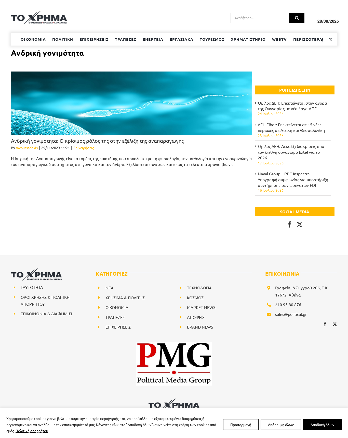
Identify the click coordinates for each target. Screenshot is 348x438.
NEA (109, 287)
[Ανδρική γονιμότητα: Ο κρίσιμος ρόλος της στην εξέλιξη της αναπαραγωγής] (131, 103)
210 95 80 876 (288, 304)
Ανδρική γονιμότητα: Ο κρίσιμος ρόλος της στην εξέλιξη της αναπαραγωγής (97, 140)
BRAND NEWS (200, 326)
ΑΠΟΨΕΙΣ (196, 317)
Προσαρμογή (240, 424)
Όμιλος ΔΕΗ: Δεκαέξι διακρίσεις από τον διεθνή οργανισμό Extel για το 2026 (291, 152)
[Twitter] (300, 224)
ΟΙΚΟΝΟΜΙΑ (116, 307)
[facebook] (325, 324)
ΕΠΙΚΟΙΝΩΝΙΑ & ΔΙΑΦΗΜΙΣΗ (47, 313)
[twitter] (334, 324)
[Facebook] (290, 224)
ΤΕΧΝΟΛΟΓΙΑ (199, 287)
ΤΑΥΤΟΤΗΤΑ (32, 287)
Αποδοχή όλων (322, 424)
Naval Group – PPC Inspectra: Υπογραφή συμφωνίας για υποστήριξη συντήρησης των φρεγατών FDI (293, 179)
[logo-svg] (174, 400)
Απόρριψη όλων (281, 424)
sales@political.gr (291, 314)
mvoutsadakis (27, 147)
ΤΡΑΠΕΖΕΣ (115, 317)
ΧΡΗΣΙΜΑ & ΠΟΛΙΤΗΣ (125, 297)
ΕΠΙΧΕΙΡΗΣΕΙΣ (118, 326)
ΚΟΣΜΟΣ (195, 297)
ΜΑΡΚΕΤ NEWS (201, 307)
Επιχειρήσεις (83, 147)
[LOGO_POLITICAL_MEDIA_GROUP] (174, 344)
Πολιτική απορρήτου (32, 430)
